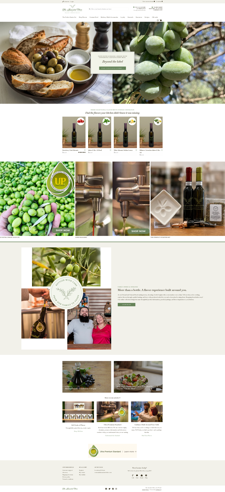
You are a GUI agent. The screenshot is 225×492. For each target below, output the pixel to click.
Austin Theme (145, 489)
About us (65, 472)
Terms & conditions (67, 479)
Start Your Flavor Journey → (112, 68)
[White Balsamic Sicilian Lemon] (125, 132)
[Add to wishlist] (85, 150)
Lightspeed (158, 489)
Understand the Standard (112, 435)
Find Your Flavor (147, 435)
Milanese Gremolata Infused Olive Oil (150, 151)
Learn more (126, 304)
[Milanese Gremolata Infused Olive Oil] (151, 132)
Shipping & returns (67, 474)
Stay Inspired (112, 19)
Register (81, 470)
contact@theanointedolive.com (103, 472)
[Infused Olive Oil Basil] (99, 132)
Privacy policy (66, 477)
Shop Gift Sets (78, 431)
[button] (7, 7)
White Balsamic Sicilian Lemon (123, 150)
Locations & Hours (99, 470)
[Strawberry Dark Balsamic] (74, 132)
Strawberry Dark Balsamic (70, 150)
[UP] (112, 451)
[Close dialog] (223, 1)
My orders (82, 472)
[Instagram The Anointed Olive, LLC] (116, 489)
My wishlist (82, 474)
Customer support (67, 470)
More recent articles (112, 398)
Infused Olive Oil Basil (95, 150)
